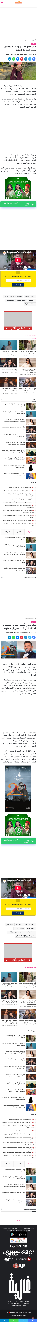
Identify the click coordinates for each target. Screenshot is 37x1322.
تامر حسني (10, 300)
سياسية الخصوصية (21, 1315)
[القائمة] (2, 4)
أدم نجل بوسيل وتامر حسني (13, 296)
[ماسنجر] (17, 59)
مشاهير (27, 40)
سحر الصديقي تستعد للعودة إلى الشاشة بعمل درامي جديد (27, 389)
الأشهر (19, 532)
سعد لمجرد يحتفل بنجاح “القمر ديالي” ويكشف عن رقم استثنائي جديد (9, 390)
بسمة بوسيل (21, 300)
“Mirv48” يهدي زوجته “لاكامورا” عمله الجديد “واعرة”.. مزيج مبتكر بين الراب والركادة (13, 451)
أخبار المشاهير (29, 296)
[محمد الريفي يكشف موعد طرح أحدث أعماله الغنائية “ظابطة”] (8, 345)
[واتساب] (13, 59)
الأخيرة (30, 532)
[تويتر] (29, 59)
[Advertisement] (18, 21)
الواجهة (31, 300)
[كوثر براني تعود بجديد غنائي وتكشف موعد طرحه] (8, 362)
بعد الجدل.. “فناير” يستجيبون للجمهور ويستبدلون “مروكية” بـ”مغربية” (15, 459)
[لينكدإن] (25, 59)
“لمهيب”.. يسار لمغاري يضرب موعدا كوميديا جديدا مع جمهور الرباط (14, 474)
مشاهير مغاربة (29, 304)
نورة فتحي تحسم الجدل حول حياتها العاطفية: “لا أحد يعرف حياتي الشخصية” (28, 370)
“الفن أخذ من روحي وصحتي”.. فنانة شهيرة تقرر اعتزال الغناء (13, 466)
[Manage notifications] (33, 1318)
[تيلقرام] (9, 59)
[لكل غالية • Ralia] (18, 3)
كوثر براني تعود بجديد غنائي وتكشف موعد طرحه (9, 370)
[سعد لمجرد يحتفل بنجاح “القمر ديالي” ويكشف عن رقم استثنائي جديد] (8, 382)
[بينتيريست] (21, 59)
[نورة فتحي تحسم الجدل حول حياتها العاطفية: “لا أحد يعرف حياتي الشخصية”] (27, 362)
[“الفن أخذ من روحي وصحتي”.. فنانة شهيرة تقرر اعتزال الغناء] (31, 468)
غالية (7, 1313)
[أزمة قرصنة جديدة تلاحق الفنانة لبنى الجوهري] (27, 345)
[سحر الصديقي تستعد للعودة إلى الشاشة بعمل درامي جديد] (27, 382)
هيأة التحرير (13, 1315)
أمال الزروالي (31, 54)
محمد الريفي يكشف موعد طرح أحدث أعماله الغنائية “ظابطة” (9, 352)
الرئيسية (32, 40)
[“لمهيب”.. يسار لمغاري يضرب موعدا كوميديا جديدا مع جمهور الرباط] (31, 476)
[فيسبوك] (34, 59)
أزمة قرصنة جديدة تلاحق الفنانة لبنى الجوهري (27, 352)
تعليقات (7, 532)
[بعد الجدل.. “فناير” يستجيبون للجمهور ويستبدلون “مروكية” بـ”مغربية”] (31, 460)
